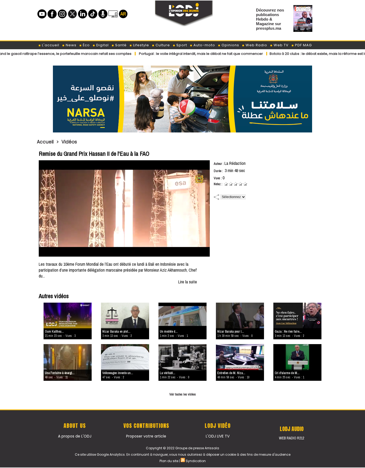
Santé (120, 45)
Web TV (281, 45)
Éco (86, 45)
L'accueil (50, 45)
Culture (162, 45)
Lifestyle (140, 45)
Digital (102, 45)
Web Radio (255, 45)
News (70, 45)
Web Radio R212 (291, 438)
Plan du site (169, 461)
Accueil (45, 142)
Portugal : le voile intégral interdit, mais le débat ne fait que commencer (183, 53)
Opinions (229, 45)
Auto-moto (203, 45)
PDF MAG (303, 45)
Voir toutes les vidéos (182, 394)
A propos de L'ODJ (74, 436)
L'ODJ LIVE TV (218, 436)
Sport (181, 45)
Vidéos (69, 142)
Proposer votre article (146, 436)
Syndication (196, 461)
